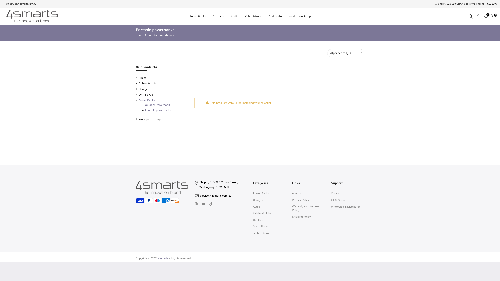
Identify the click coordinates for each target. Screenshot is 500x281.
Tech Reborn (261, 233)
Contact (336, 193)
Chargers (218, 16)
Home (139, 34)
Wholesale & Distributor (345, 206)
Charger (144, 89)
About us (297, 193)
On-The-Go (275, 16)
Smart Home (261, 226)
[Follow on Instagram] (196, 204)
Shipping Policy (301, 216)
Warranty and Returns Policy (305, 208)
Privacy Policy (300, 200)
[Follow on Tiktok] (211, 204)
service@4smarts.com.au (23, 4)
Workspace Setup (300, 16)
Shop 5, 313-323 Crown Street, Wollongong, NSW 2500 (467, 4)
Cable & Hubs (253, 16)
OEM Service (339, 200)
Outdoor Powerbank (157, 104)
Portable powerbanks (158, 110)
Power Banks (197, 16)
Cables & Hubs (148, 83)
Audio (234, 16)
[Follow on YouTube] (203, 204)
